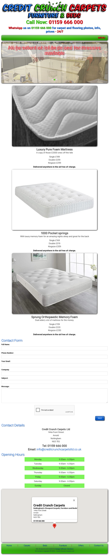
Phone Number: (7, 353)
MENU (101, 37)
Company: (5, 370)
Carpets (27, 545)
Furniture (63, 545)
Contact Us (98, 545)
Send (100, 418)
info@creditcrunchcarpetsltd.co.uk (59, 449)
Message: (5, 386)
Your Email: (6, 361)
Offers (80, 545)
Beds (45, 545)
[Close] (74, 500)
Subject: (4, 378)
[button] (54, 526)
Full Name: (5, 344)
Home (9, 545)
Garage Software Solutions (64, 549)
